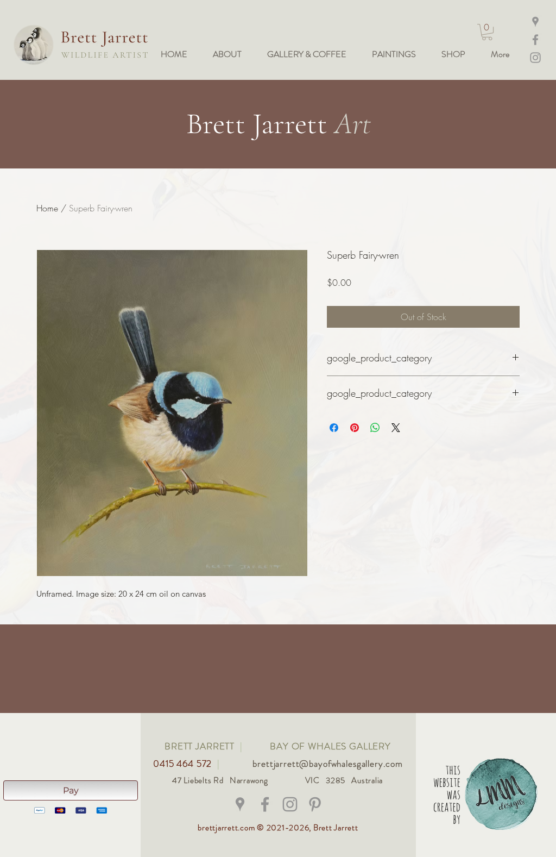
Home (47, 208)
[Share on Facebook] (333, 427)
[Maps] (535, 22)
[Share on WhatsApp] (375, 427)
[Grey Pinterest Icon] (315, 804)
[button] (487, 32)
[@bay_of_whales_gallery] (290, 804)
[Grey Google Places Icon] (240, 804)
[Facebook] (535, 40)
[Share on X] (395, 427)
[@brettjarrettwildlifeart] (265, 804)
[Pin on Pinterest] (354, 427)
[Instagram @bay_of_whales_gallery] (535, 58)
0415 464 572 (183, 763)
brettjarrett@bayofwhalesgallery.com (327, 763)
